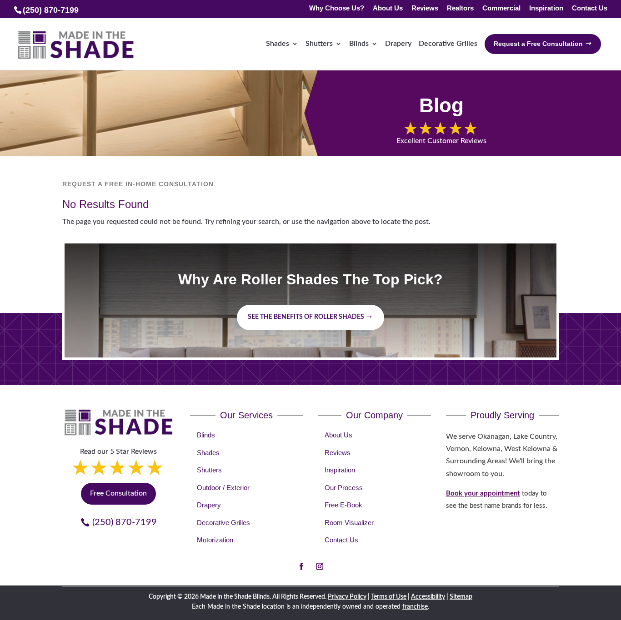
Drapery (398, 43)
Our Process (344, 487)
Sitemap (461, 597)
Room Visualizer (349, 522)
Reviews (424, 8)
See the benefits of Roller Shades (306, 317)
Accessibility (428, 597)
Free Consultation (118, 493)
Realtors (460, 8)
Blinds (359, 43)
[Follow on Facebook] (301, 566)
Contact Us (589, 8)
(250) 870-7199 (124, 522)
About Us (388, 8)
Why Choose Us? (336, 8)
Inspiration (546, 8)
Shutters (319, 43)
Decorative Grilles (448, 43)
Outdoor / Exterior (223, 487)
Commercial (501, 8)
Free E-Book (343, 505)
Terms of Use (388, 597)
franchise (415, 607)
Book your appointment (483, 493)
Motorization (215, 540)
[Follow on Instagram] (319, 566)
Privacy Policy (347, 597)
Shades (277, 43)
